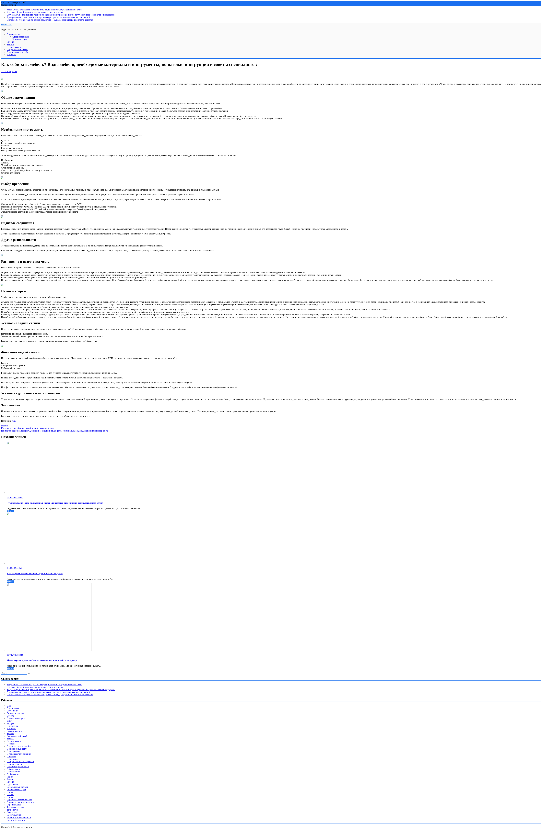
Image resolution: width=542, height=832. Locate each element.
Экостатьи (12, 812)
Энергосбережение (16, 820)
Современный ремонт (17, 787)
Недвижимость (14, 47)
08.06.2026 (12, 497)
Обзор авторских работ (18, 766)
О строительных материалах (20, 761)
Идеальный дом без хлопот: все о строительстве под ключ (35, 12)
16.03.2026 (12, 568)
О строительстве (15, 764)
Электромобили (14, 815)
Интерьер (11, 54)
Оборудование (14, 769)
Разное (10, 777)
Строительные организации (20, 802)
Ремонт (10, 42)
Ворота (10, 716)
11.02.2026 (12, 655)
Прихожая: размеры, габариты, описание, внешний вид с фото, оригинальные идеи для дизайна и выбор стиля (54, 431)
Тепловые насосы (15, 807)
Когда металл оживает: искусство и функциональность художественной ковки (44, 9)
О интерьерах (13, 751)
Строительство (14, 34)
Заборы (10, 723)
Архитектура (13, 708)
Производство (13, 771)
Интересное (12, 726)
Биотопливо (12, 710)
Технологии (12, 810)
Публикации (13, 774)
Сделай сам (12, 784)
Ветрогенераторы (15, 713)
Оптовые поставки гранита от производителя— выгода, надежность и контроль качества (50, 20)
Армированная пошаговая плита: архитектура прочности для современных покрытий (48, 17)
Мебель (10, 44)
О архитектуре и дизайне (19, 746)
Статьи (10, 792)
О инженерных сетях (17, 749)
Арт (9, 705)
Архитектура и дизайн (18, 52)
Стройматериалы (20, 37)
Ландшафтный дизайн (17, 49)
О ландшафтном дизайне (19, 754)
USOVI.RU (6, 24)
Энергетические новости (19, 817)
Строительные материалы (19, 799)
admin (14, 71)
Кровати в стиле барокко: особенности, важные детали (27, 428)
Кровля (10, 733)
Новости (11, 744)
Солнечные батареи (16, 789)
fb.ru (14, 421)
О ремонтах (12, 759)
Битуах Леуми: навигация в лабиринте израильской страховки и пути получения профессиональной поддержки (61, 15)
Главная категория (16, 718)
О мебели (11, 756)
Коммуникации (19, 39)
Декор (10, 721)
